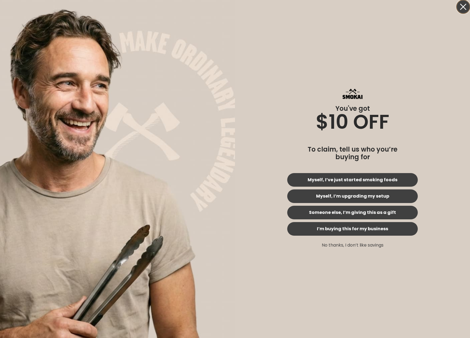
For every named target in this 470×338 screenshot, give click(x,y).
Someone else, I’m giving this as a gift (352, 212)
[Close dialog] (463, 7)
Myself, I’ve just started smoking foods (352, 180)
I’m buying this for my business (352, 229)
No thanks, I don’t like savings (353, 245)
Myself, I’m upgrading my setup (352, 196)
